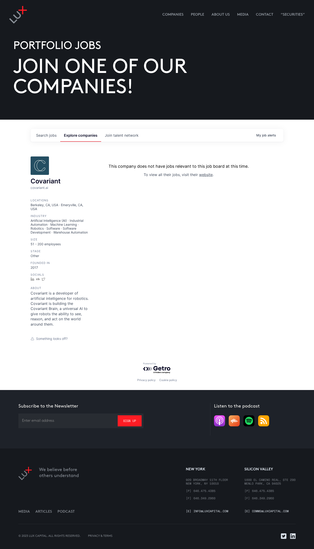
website (206, 174)
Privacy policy (146, 380)
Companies (172, 15)
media (243, 15)
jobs (46, 135)
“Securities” (293, 15)
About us (220, 15)
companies (80, 135)
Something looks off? (52, 339)
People (197, 15)
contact (264, 15)
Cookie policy (168, 380)
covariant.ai (39, 188)
